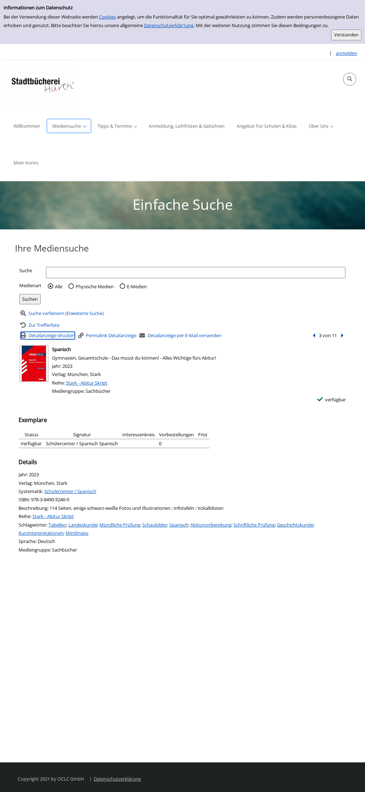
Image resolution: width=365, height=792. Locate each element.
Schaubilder (154, 525)
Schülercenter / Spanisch (70, 491)
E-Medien (137, 286)
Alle (58, 286)
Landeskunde (82, 525)
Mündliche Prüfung (119, 525)
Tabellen (57, 525)
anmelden (346, 53)
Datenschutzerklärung (117, 779)
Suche (25, 270)
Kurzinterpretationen (41, 533)
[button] (349, 79)
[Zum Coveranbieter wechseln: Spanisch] (33, 363)
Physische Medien (95, 286)
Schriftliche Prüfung (254, 525)
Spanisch (178, 525)
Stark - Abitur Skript (86, 383)
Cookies (107, 17)
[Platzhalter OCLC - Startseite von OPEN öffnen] (42, 84)
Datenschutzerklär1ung (169, 25)
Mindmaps (77, 533)
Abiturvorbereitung (210, 525)
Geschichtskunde (295, 525)
